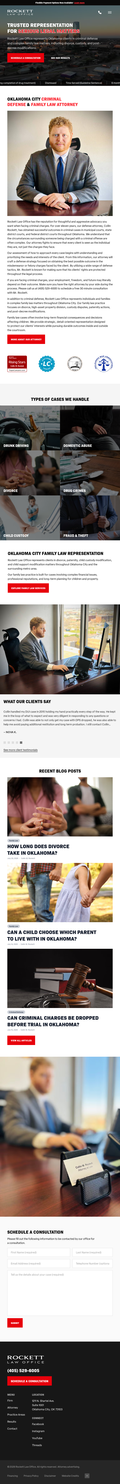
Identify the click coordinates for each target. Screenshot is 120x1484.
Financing (12, 1475)
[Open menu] (110, 12)
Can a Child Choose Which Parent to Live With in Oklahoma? (51, 935)
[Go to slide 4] (17, 742)
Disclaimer (50, 1475)
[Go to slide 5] (21, 742)
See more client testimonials (21, 750)
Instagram (38, 1431)
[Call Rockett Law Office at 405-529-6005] (99, 12)
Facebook (38, 1424)
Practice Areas (16, 1414)
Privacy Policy (31, 1475)
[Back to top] (87, 1475)
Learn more (79, 2)
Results (11, 1421)
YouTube (37, 1438)
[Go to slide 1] (5, 742)
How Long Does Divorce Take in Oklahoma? (38, 849)
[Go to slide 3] (13, 742)
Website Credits (70, 1475)
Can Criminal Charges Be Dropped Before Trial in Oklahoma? (53, 1021)
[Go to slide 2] (9, 742)
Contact (12, 1428)
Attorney (12, 1407)
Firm (10, 1400)
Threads (37, 1445)
